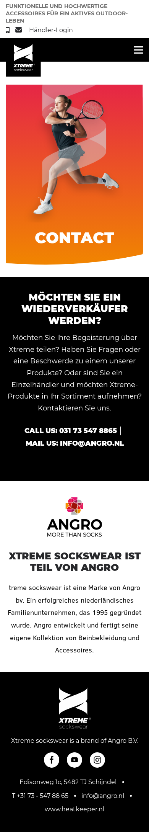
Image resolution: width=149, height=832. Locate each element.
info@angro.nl (92, 443)
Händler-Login (51, 30)
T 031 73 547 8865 (8, 30)
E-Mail (19, 30)
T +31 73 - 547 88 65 (40, 795)
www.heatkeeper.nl (74, 809)
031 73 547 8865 (88, 431)
